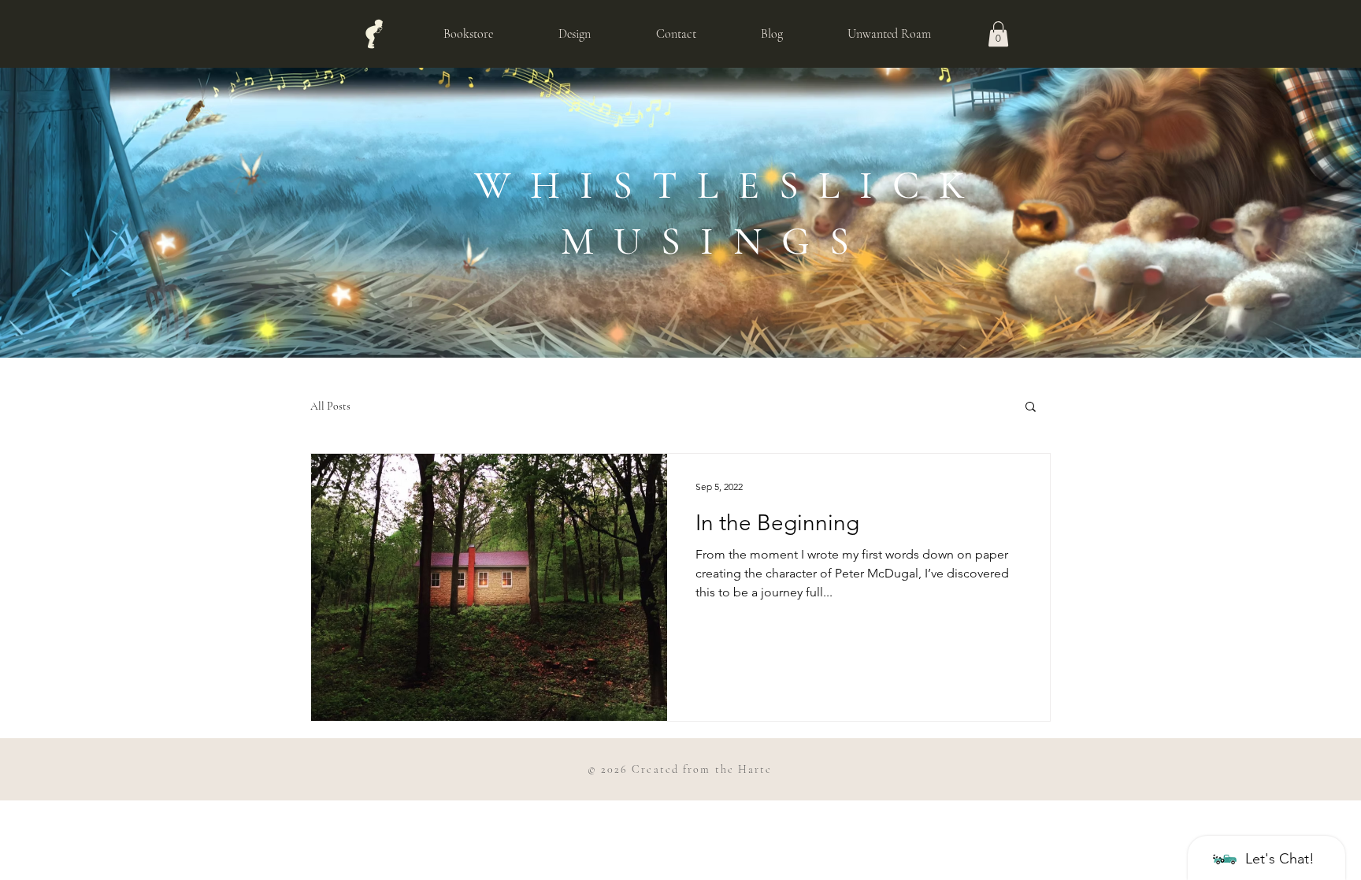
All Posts (330, 406)
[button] (998, 33)
